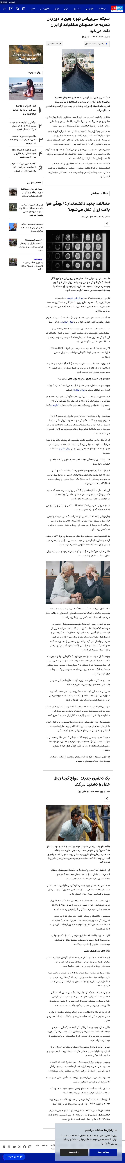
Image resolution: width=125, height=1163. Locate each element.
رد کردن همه (74, 1152)
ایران (66, 8)
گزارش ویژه (52, 1147)
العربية (12, 2)
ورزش (44, 1145)
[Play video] (11, 9)
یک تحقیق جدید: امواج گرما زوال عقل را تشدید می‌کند (82, 781)
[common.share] (107, 224)
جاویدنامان (30, 8)
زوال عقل (68, 322)
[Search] (18, 8)
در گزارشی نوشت (75, 298)
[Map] (23, 8)
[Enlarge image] (78, 251)
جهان (56, 8)
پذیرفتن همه (103, 1152)
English (3, 2)
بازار (37, 1145)
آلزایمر (55, 405)
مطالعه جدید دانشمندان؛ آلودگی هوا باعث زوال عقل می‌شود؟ (78, 206)
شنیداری (77, 8)
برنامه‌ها (102, 8)
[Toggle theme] (4, 8)
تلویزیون (90, 8)
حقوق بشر (44, 8)
